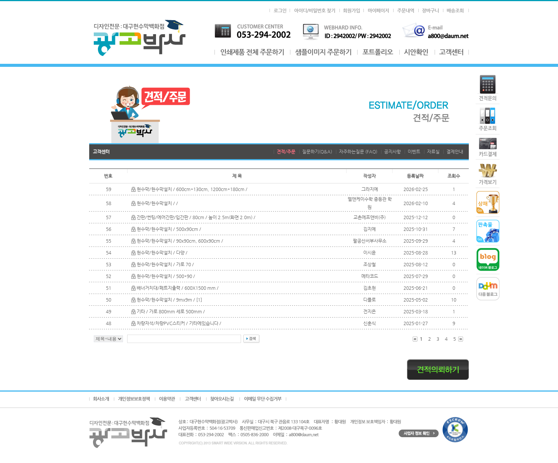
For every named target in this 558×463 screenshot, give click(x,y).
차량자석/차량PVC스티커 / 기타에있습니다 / (179, 323)
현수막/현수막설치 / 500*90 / (166, 276)
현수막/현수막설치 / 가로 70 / (165, 264)
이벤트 (414, 151)
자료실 (433, 151)
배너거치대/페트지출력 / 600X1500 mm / (178, 288)
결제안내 (454, 151)
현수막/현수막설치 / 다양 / (162, 252)
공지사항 (392, 151)
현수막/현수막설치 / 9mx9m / (166, 299)
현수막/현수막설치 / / (157, 203)
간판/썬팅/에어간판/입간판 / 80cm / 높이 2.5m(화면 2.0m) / (196, 217)
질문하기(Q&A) (317, 151)
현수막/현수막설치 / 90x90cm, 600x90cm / (180, 240)
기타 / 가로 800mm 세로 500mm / (171, 311)
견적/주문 (286, 151)
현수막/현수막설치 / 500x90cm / (169, 229)
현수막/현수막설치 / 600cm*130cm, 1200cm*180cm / (192, 189)
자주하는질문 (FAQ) (358, 151)
